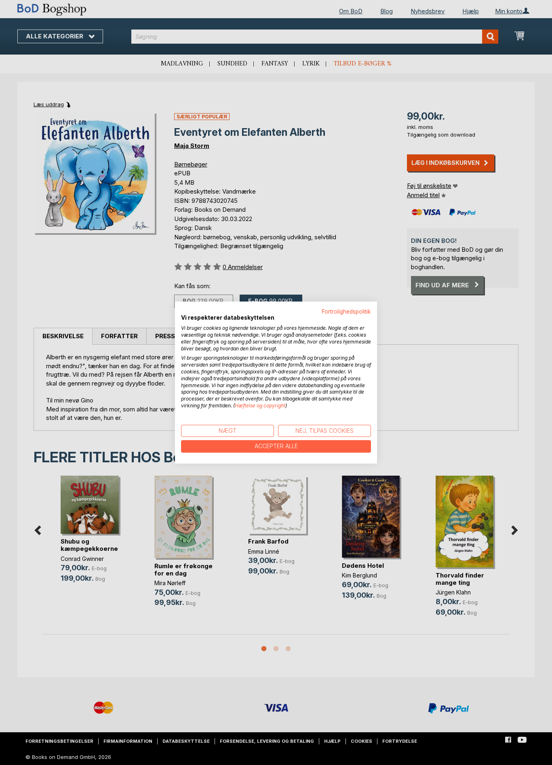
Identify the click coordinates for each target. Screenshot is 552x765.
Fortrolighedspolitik (346, 311)
